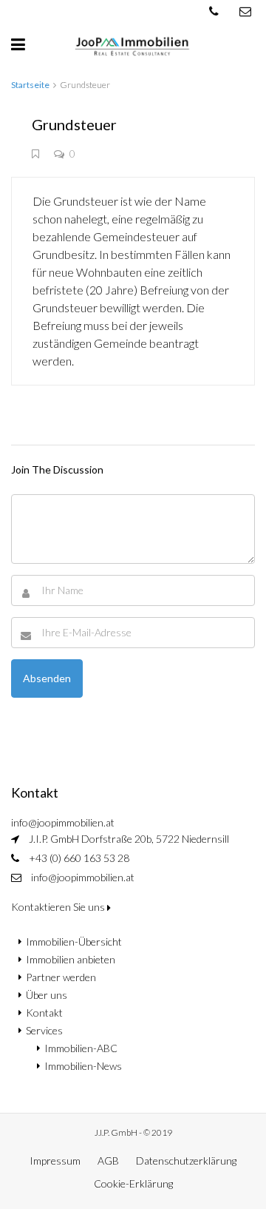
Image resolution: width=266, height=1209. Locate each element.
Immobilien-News (83, 1066)
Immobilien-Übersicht (74, 941)
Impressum (55, 1160)
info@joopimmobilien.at (82, 877)
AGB (108, 1160)
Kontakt (44, 1012)
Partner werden (61, 977)
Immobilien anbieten (70, 959)
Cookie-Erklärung (133, 1183)
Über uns (46, 995)
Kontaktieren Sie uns (59, 906)
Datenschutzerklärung (186, 1160)
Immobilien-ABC (80, 1048)
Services (44, 1030)
